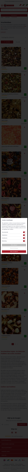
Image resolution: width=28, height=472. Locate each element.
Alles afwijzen (14, 245)
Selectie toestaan (14, 248)
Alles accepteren (14, 251)
